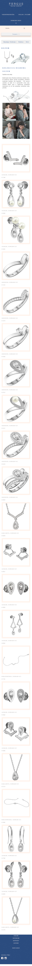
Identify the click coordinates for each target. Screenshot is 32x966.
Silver (27, 42)
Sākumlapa (6, 42)
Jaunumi (16, 943)
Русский (27, 14)
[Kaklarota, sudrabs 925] (16, 516)
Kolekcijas (13, 42)
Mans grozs (16, 948)
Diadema (20, 42)
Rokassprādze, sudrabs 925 (11, 676)
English (20, 14)
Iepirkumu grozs (16, 20)
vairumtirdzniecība (8, 14)
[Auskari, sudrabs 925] (16, 158)
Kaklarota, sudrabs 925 (10, 533)
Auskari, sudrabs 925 (9, 174)
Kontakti (16, 940)
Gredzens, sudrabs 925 (10, 282)
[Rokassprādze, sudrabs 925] (16, 660)
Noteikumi (16, 938)
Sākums (16, 935)
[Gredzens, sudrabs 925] (16, 266)
